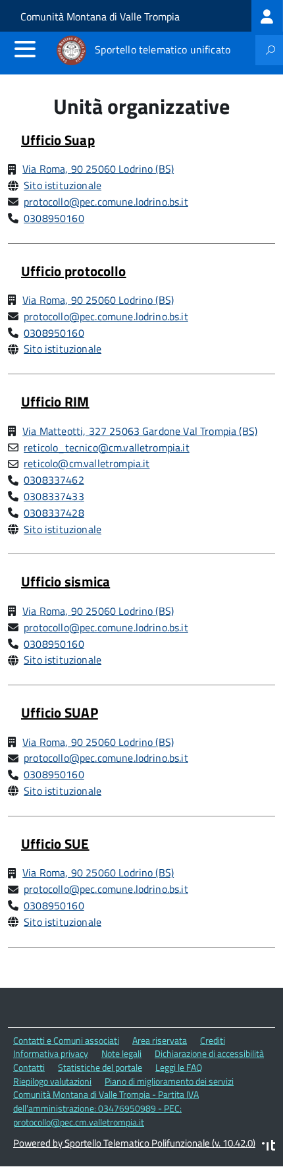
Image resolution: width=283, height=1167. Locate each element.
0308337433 (54, 496)
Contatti (29, 1067)
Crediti (212, 1040)
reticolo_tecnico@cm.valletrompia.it (107, 447)
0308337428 (54, 513)
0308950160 (54, 218)
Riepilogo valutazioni (52, 1081)
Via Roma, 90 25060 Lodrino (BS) (98, 169)
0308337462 (54, 480)
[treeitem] (267, 16)
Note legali (121, 1053)
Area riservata (159, 1040)
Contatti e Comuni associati (66, 1040)
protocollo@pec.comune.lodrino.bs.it (106, 202)
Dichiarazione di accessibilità (209, 1053)
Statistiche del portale (100, 1067)
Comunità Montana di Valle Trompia (100, 16)
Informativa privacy (50, 1053)
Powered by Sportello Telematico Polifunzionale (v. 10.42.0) (134, 1143)
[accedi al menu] (25, 48)
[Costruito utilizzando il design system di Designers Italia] (268, 1147)
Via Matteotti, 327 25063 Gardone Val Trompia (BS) (139, 431)
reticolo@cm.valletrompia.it (86, 463)
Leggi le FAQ (178, 1067)
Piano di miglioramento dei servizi (169, 1081)
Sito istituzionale (62, 185)
